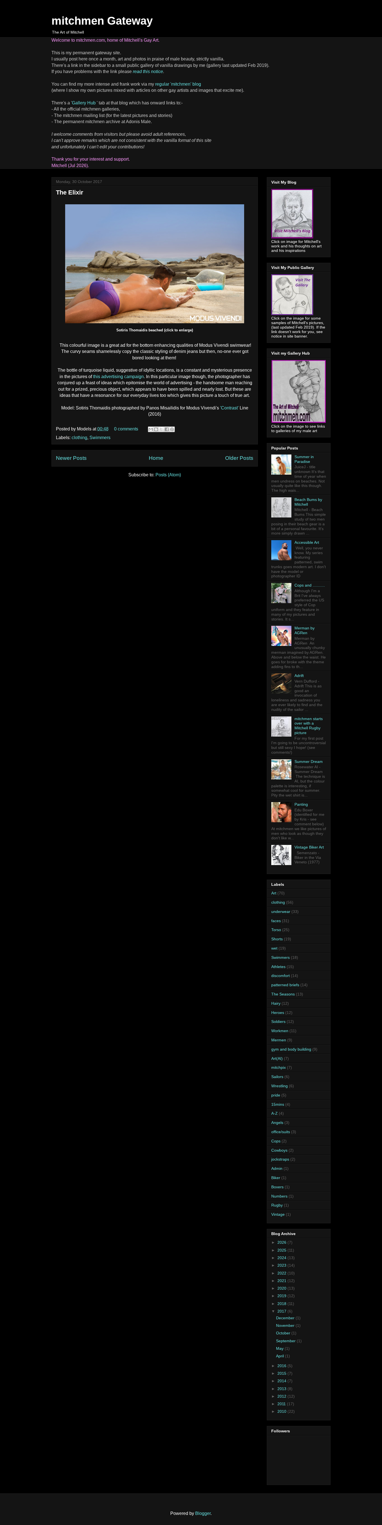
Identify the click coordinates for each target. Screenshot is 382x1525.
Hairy (275, 1003)
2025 (282, 1250)
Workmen (279, 1031)
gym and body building (291, 1049)
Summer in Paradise (304, 459)
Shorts (277, 939)
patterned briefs (285, 985)
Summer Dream (308, 761)
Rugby (277, 1205)
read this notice (148, 71)
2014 (282, 1381)
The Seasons (283, 994)
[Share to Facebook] (166, 429)
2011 (282, 1404)
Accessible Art (306, 542)
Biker (275, 1177)
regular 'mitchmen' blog (178, 84)
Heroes (277, 1012)
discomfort (280, 975)
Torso (276, 929)
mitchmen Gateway (102, 21)
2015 (282, 1373)
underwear (280, 911)
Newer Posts (71, 458)
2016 (282, 1366)
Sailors (277, 1076)
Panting (301, 804)
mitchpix (278, 1067)
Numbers (279, 1196)
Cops (275, 1141)
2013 (282, 1388)
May (280, 1348)
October (283, 1333)
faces (276, 921)
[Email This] (151, 429)
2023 (282, 1265)
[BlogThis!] (156, 429)
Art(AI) (277, 1058)
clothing (79, 437)
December (286, 1318)
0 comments (126, 429)
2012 (282, 1396)
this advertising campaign (118, 376)
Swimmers (99, 437)
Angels (277, 1122)
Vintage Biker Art (309, 847)
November (286, 1325)
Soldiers (278, 1021)
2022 (282, 1273)
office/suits (280, 1132)
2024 (282, 1257)
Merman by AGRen (304, 630)
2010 (282, 1411)
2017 (282, 1311)
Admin (276, 1168)
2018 (282, 1303)
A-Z (274, 1113)
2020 (282, 1288)
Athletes (278, 966)
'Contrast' (229, 408)
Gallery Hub (84, 102)
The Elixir (69, 192)
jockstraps (280, 1159)
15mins (277, 1104)
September (286, 1341)
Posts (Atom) (168, 474)
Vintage (278, 1214)
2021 (282, 1280)
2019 (282, 1296)
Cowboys (279, 1150)
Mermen (278, 1040)
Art (273, 893)
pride (275, 1095)
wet (274, 948)
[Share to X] (161, 429)
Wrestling (279, 1086)
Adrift (299, 675)
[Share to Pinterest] (172, 429)
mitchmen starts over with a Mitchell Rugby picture (308, 725)
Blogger (203, 1513)
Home (156, 458)
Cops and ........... (309, 585)
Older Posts (239, 458)
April (280, 1356)
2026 (282, 1242)
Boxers (277, 1187)
